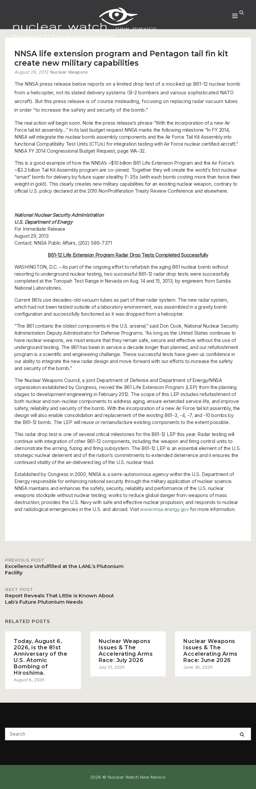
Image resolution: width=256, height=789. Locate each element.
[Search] (242, 734)
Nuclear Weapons (69, 72)
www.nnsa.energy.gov (164, 509)
